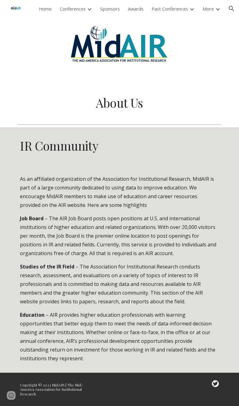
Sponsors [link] (110, 9)
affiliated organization (60, 178)
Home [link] (45, 9)
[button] (231, 8)
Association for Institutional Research (146, 178)
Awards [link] (135, 9)
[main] (119, 103)
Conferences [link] (73, 9)
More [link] (208, 9)
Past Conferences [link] (170, 9)
